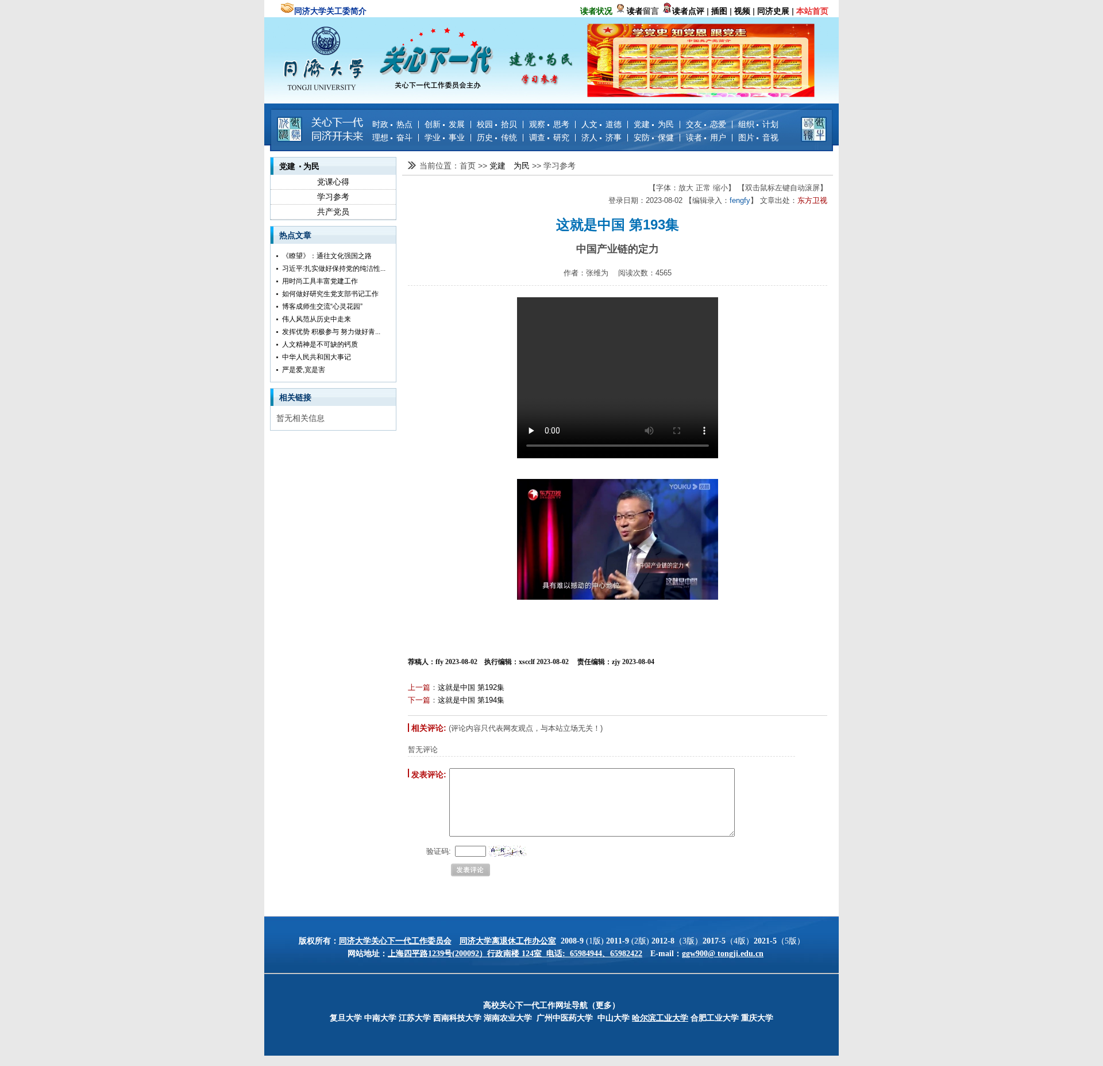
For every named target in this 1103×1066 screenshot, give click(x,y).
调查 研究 (549, 137)
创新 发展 (445, 124)
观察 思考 (549, 124)
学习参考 (333, 196)
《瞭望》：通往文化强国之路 (327, 256)
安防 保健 (654, 137)
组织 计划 (758, 124)
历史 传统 (497, 137)
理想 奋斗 (392, 137)
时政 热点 (392, 124)
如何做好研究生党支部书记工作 (330, 294)
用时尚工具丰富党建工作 (320, 281)
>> (483, 165)
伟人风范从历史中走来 (316, 319)
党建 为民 (654, 124)
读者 (635, 11)
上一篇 (419, 687)
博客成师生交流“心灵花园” (322, 306)
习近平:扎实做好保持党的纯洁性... (333, 268)
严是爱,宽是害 (303, 370)
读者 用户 (706, 137)
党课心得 (333, 181)
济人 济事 (601, 137)
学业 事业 (445, 137)
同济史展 (773, 11)
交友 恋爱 (706, 124)
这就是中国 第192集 (471, 687)
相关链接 (295, 397)
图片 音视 (758, 137)
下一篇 (419, 700)
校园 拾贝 (497, 124)
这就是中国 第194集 (471, 700)
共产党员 (333, 211)
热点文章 (295, 235)
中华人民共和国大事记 (316, 357)
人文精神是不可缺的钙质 (320, 344)
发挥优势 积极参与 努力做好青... (331, 332)
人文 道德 (601, 124)
